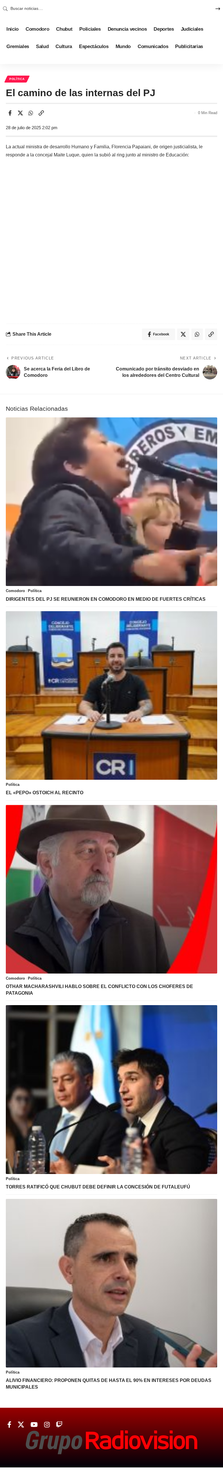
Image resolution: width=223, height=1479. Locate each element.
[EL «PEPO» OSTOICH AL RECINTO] (111, 695)
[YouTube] (34, 1424)
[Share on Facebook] (10, 113)
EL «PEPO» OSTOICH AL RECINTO (44, 792)
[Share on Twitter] (20, 113)
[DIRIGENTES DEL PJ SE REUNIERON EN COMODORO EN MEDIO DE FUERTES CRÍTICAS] (111, 501)
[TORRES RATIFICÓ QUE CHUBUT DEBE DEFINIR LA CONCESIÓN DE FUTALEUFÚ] (111, 1089)
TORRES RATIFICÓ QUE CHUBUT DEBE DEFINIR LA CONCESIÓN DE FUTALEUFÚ (98, 1186)
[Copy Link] (41, 113)
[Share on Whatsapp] (31, 113)
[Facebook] (9, 1424)
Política (17, 79)
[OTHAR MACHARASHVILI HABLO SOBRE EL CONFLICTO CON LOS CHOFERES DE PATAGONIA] (111, 889)
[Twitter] (21, 1424)
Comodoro (15, 591)
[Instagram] (47, 1424)
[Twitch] (59, 1424)
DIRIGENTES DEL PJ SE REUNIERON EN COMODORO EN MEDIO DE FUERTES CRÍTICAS (106, 599)
